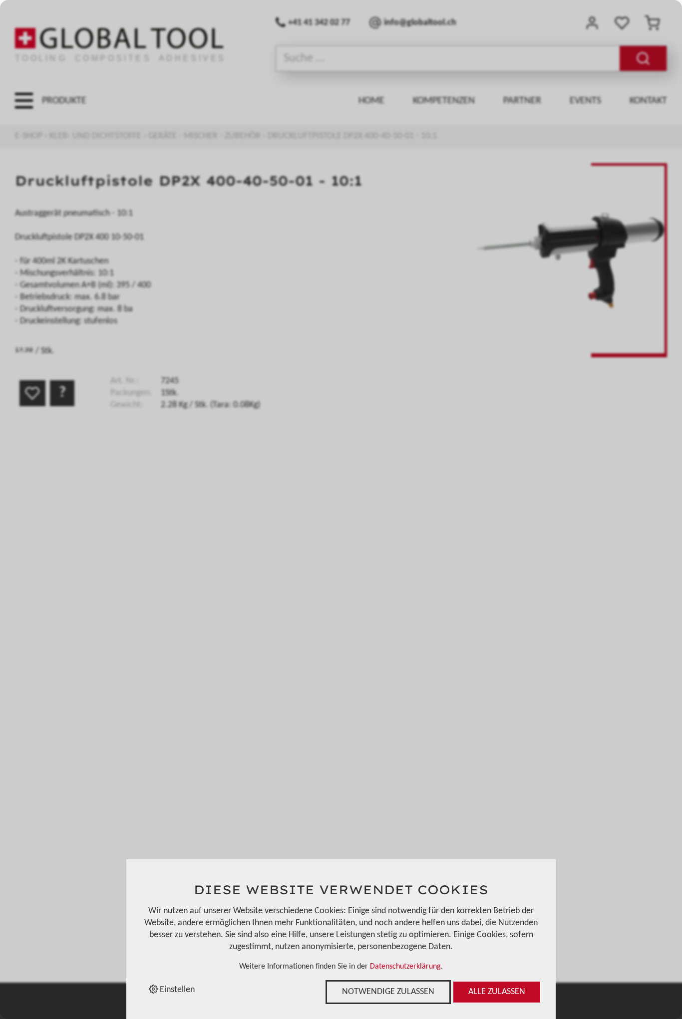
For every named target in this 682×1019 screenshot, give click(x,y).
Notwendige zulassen (388, 992)
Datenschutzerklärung (405, 967)
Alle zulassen (496, 992)
